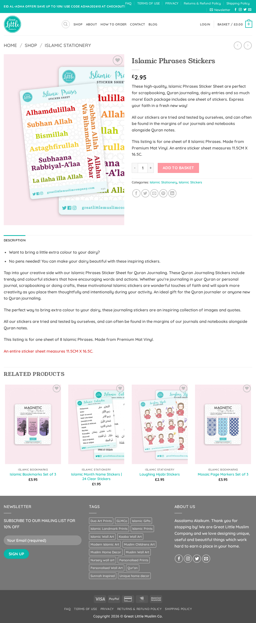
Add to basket (178, 167)
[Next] (252, 439)
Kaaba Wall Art (130, 537)
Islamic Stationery (68, 45)
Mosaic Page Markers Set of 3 (223, 474)
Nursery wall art (102, 560)
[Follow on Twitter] (245, 9)
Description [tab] (15, 240)
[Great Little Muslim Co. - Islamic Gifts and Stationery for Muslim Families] (29, 24)
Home (10, 45)
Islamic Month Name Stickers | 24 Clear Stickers (96, 476)
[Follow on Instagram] (240, 9)
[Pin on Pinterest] (163, 193)
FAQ (128, 3)
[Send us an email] (249, 9)
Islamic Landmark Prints (109, 529)
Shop (31, 45)
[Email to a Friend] (154, 193)
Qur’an (133, 568)
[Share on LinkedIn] (172, 193)
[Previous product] (248, 45)
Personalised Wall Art (106, 568)
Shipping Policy (238, 3)
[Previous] (4, 439)
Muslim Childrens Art (139, 544)
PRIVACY (171, 3)
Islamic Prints (142, 529)
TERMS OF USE (148, 3)
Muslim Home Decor (105, 552)
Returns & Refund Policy (202, 3)
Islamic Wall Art (102, 537)
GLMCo (121, 521)
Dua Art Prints (101, 521)
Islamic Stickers (190, 182)
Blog (152, 24)
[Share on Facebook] (136, 193)
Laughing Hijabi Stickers (160, 474)
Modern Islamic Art (104, 544)
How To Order (113, 24)
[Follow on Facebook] (235, 9)
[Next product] (238, 45)
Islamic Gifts (141, 521)
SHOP (78, 24)
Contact (137, 24)
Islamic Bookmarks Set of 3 (33, 474)
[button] (220, 9)
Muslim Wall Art (137, 552)
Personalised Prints (133, 560)
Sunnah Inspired (102, 576)
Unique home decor (134, 576)
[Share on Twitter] (145, 193)
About (91, 24)
